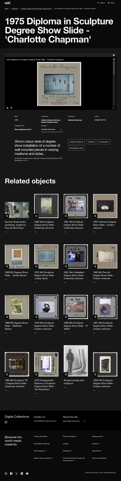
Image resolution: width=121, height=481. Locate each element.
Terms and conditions (99, 458)
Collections (14, 8)
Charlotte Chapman (75, 120)
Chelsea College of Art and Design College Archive (36, 8)
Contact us (95, 444)
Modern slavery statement (43, 458)
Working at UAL (97, 436)
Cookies (66, 444)
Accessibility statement (42, 444)
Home (6, 8)
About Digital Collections (71, 421)
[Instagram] (6, 422)
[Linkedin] (22, 473)
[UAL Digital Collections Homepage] (8, 3)
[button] (101, 3)
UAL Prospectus (39, 451)
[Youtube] (27, 473)
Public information (69, 436)
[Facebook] (11, 473)
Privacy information (40, 436)
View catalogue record (23, 129)
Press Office (96, 451)
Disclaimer (66, 451)
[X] (16, 473)
